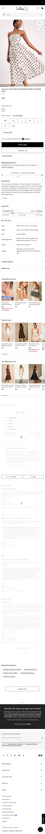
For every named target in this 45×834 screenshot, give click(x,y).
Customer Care (7, 777)
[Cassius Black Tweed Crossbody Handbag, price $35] (35, 291)
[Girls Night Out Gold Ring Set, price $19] (21, 291)
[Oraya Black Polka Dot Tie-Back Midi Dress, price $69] (35, 374)
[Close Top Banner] (43, 2)
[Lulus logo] (22, 8)
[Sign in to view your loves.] (38, 8)
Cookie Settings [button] (6, 809)
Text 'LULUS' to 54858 (22, 724)
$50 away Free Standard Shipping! (22, 173)
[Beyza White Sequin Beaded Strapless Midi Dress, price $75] (8, 332)
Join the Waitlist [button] (18, 115)
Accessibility (5, 818)
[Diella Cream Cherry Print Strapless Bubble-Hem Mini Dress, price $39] (35, 332)
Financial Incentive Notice (31, 744)
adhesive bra (21, 240)
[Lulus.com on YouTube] (19, 755)
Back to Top (22, 689)
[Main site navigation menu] (3, 8)
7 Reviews (39, 211)
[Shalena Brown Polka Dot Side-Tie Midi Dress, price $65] (21, 332)
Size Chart (7, 220)
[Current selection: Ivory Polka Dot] (3, 110)
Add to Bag (22, 145)
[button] (40, 23)
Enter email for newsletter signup (11, 737)
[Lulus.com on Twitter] (15, 755)
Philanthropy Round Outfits (12, 669)
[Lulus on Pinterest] (7, 755)
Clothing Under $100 (10, 673)
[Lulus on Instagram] (3, 755)
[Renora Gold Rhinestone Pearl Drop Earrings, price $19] (8, 291)
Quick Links (6, 770)
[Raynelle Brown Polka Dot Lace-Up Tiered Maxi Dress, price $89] (8, 374)
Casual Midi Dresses (27, 673)
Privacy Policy (30, 714)
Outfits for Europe (9, 676)
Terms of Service (13, 714)
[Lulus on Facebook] (11, 755)
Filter (34, 477)
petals (28, 240)
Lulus (3, 93)
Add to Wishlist (7, 155)
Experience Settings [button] (8, 812)
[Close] (43, 815)
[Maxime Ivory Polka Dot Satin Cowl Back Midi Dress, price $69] (21, 374)
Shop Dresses (6, 764)
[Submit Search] (41, 15)
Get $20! (43, 820)
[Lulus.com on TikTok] (23, 755)
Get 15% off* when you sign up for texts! (22, 708)
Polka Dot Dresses (30, 669)
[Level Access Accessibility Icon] (40, 755)
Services (5, 783)
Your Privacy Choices (8, 815)
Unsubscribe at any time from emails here (12, 745)
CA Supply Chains (7, 805)
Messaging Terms (22, 714)
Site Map (4, 821)
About (4, 790)
